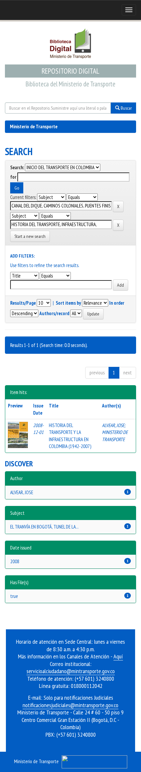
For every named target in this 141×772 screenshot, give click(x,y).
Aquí (118, 656)
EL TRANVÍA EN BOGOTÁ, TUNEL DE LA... (44, 527)
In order (116, 303)
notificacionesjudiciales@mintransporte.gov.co (70, 705)
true (14, 596)
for (13, 177)
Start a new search (30, 236)
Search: (17, 167)
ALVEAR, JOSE (113, 425)
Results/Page (23, 303)
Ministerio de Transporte (33, 126)
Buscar (126, 108)
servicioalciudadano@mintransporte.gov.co (71, 671)
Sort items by (68, 303)
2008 (14, 561)
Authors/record (54, 313)
